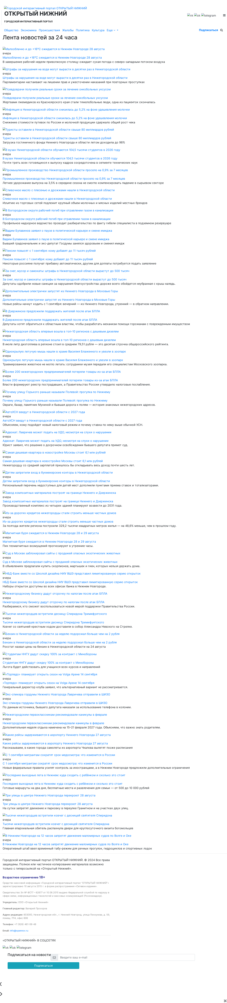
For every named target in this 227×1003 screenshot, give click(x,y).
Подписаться (208, 30)
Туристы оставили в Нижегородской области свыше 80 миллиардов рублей (57, 138)
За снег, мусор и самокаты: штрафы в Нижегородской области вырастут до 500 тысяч (64, 279)
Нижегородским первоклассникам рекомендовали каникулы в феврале (53, 723)
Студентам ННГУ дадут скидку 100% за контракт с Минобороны (48, 662)
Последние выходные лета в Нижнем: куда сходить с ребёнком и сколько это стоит (63, 783)
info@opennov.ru (19, 930)
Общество (11, 30)
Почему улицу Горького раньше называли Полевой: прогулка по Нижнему (55, 400)
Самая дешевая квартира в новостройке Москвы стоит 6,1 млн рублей (53, 461)
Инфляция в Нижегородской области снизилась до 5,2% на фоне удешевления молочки (65, 118)
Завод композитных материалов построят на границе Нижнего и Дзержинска (58, 501)
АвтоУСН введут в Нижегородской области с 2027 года (42, 420)
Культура (98, 30)
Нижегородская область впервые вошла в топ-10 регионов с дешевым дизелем (59, 340)
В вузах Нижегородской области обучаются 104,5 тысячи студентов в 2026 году (60, 158)
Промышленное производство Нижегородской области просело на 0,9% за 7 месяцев (64, 178)
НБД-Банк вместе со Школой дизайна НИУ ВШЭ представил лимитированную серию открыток (70, 582)
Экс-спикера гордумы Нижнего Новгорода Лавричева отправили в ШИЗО (55, 703)
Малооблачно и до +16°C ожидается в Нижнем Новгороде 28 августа (52, 57)
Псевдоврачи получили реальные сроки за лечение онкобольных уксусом (55, 98)
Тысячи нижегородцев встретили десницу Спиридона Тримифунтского (53, 622)
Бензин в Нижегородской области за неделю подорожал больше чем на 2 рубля (60, 642)
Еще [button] (110, 30)
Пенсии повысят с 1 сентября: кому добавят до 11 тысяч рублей (48, 259)
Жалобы (68, 30)
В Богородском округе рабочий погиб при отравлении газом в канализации (56, 219)
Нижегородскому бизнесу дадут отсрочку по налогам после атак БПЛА (53, 602)
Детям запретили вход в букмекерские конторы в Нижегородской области (56, 481)
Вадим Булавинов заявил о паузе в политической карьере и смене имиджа (56, 239)
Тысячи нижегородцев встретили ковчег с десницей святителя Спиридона (56, 824)
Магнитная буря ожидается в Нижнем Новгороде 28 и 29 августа (49, 541)
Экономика (29, 30)
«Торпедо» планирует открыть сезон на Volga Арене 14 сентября (48, 683)
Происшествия (49, 30)
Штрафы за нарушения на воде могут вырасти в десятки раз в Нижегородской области (65, 78)
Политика (83, 30)
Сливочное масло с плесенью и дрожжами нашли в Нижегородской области (57, 198)
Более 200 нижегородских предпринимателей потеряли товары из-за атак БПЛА (60, 380)
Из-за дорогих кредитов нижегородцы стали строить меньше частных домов (58, 521)
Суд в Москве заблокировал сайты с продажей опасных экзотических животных (60, 562)
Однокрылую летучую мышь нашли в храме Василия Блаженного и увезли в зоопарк (63, 360)
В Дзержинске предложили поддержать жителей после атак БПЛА (50, 319)
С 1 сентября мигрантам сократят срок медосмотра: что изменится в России (57, 763)
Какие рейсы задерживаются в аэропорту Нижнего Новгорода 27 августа (55, 743)
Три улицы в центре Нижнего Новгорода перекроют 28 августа (48, 804)
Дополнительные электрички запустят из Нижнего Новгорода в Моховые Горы (59, 299)
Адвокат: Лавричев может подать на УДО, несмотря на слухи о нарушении (56, 440)
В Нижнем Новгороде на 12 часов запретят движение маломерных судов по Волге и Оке (65, 844)
